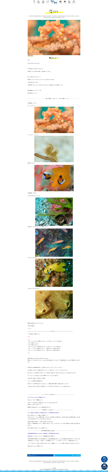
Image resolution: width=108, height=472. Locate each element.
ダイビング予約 (104, 459)
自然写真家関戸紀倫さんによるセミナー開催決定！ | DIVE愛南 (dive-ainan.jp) (43, 433)
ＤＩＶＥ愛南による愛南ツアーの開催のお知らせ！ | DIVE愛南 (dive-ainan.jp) (43, 412)
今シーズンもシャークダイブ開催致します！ (37, 397)
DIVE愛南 (54, 2)
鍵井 (31, 90)
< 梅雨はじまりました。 (32, 455)
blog (28, 59)
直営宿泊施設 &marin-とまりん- (104, 466)
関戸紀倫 (29, 436)
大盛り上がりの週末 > (75, 455)
